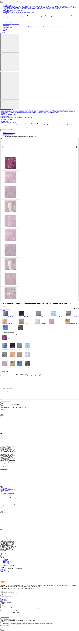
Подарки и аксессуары (29, 12)
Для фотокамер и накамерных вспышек (10, 14)
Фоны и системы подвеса (22, 6)
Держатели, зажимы (61, 7)
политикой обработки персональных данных (44, 615)
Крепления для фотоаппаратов (33, 15)
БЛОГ (4, 28)
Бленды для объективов (12, 17)
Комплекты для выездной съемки (9, 19)
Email (1, 594)
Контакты (5, 560)
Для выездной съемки (7, 18)
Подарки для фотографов (5, 121)
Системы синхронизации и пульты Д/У (42, 8)
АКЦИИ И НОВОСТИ (7, 27)
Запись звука (20, 10)
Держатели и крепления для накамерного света (31, 16)
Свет (4, 10)
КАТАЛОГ (5, 4)
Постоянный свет (6, 6)
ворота (31, 379)
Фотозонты (7, 7)
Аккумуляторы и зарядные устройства (63, 15)
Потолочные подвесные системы (28, 8)
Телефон (2, 403)
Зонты (8, 20)
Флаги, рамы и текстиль (28, 7)
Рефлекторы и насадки (18, 7)
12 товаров (2, 310)
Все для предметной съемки (32, 6)
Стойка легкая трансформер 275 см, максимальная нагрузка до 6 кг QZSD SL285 (7, 533)
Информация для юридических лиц (33, 26)
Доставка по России (15, 24)
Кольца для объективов (66, 124)
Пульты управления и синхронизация (61, 16)
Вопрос (1, 414)
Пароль (1, 596)
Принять (2, 629)
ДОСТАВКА (5, 23)
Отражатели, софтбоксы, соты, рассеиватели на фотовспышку (15, 15)
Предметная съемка (8, 12)
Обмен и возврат (61, 26)
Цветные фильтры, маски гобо (50, 7)
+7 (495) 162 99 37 (6, 30)
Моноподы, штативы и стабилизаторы (37, 19)
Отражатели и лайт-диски (60, 6)
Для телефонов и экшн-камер (8, 13)
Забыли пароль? (3, 600)
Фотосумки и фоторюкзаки (50, 19)
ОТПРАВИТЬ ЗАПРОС (16, 404)
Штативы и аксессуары (42, 6)
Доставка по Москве (7, 24)
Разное (18, 17)
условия (21, 627)
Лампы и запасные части (55, 8)
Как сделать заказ (54, 26)
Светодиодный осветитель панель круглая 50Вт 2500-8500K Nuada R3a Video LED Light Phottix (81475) (7, 436)
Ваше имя (2, 400)
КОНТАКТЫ (5, 29)
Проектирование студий (14, 26)
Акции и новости (6, 563)
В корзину (76, 308)
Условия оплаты (6, 26)
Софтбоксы (12, 7)
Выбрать (3, 371)
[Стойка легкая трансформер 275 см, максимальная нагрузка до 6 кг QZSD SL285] (8, 528)
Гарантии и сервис (22, 26)
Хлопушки (10, 8)
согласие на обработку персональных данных (13, 615)
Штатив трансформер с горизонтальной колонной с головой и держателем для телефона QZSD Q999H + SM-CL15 (8, 490)
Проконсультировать (4, 395)
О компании (5, 559)
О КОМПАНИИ (6, 25)
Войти (2, 601)
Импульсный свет (13, 6)
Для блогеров (5, 9)
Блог (4, 564)
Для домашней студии (7, 11)
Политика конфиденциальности (9, 565)
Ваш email (2, 621)
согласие (28, 627)
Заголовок (2, 409)
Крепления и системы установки (11, 10)
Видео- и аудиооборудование (38, 7)
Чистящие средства (18, 16)
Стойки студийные (51, 6)
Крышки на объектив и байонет (47, 16)
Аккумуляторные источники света (23, 19)
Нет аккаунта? (3, 599)
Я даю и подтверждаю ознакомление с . (27, 615)
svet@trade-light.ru (3, 570)
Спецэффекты (12, 20)
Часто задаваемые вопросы (45, 26)
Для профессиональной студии (9, 5)
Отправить (3, 415)
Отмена (6, 371)
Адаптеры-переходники (17, 8)
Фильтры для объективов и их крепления (47, 15)
